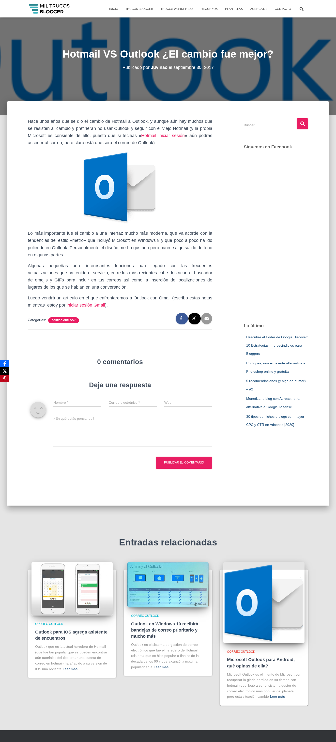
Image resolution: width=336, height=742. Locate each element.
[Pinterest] (4, 378)
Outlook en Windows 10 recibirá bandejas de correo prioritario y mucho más (164, 630)
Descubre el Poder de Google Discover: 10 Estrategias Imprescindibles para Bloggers (277, 345)
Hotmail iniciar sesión (163, 135)
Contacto (283, 9)
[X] (4, 371)
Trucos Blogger (139, 9)
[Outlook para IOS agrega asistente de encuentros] (72, 588)
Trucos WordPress (177, 9)
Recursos (209, 9)
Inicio (113, 9)
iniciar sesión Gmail (86, 305)
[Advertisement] (276, 241)
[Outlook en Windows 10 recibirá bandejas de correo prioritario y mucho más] (168, 585)
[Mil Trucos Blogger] (49, 9)
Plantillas (234, 9)
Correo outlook (64, 320)
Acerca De (258, 9)
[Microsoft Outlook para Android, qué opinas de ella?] (264, 602)
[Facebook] (4, 363)
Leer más (70, 669)
